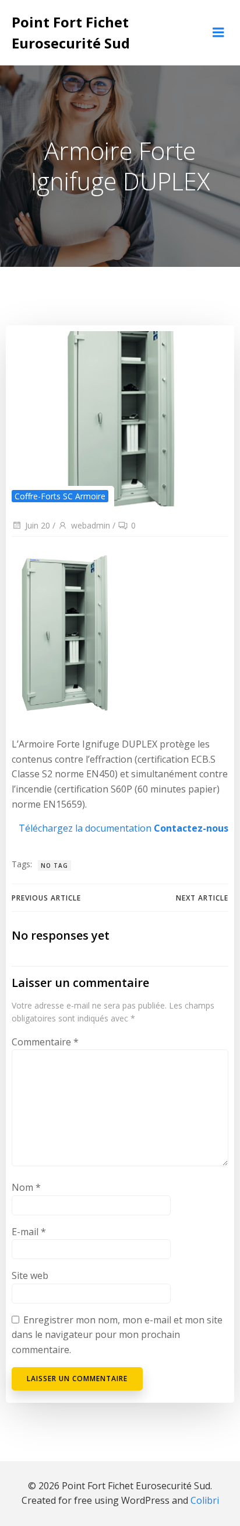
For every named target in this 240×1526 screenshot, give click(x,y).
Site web (30, 1275)
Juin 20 (37, 525)
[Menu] (218, 33)
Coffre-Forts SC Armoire (60, 496)
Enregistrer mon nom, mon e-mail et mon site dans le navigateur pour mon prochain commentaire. (117, 1334)
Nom (26, 1187)
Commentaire (45, 1041)
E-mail (29, 1231)
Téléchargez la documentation (85, 828)
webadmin (90, 525)
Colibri (204, 1500)
